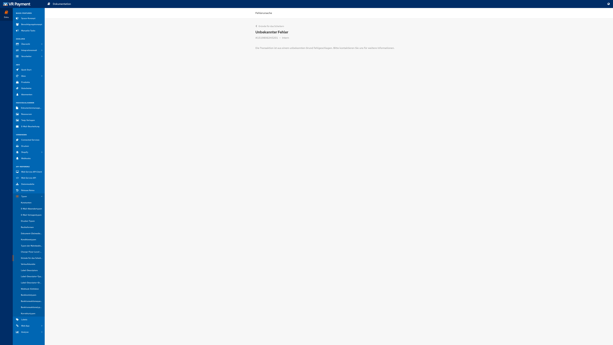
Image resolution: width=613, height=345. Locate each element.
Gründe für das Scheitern (271, 26)
